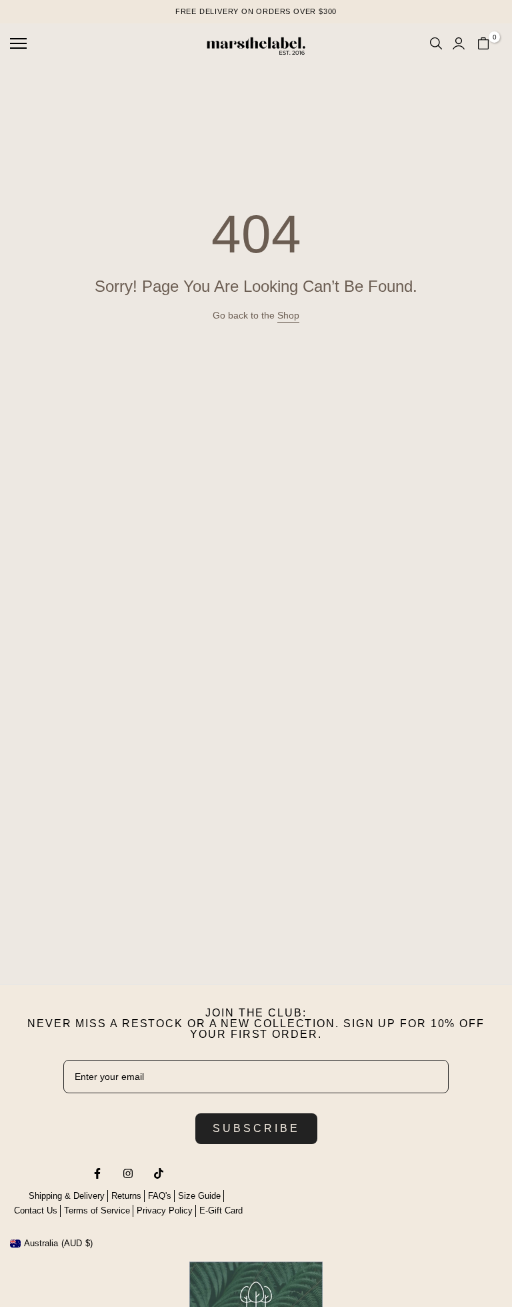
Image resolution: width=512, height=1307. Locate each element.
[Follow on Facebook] (97, 1173)
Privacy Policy (165, 1210)
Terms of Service (97, 1210)
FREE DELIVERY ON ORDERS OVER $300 (256, 11)
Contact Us (35, 1210)
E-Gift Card (221, 1210)
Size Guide (199, 1196)
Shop (288, 315)
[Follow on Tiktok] (158, 1173)
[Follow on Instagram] (128, 1173)
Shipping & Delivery (67, 1196)
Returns (126, 1196)
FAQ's (159, 1196)
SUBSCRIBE (256, 1128)
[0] (483, 43)
